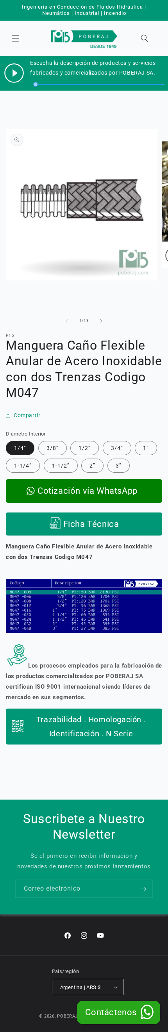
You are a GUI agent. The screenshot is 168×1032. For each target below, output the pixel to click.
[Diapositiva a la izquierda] (66, 320)
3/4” (117, 448)
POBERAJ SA (71, 1016)
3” (119, 465)
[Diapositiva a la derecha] (101, 320)
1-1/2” (61, 465)
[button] (15, 38)
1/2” (85, 448)
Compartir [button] (27, 415)
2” (92, 465)
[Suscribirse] (143, 889)
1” (146, 448)
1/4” (20, 448)
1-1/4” (23, 465)
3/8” (52, 448)
